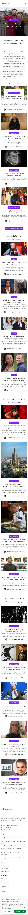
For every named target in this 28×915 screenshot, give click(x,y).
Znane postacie (14, 20)
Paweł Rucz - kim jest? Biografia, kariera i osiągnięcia (13, 845)
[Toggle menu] (25, 3)
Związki (14, 259)
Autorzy (3, 863)
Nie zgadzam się (8, 911)
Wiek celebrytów (14, 422)
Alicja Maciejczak (5, 866)
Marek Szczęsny (5, 868)
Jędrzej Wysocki (5, 871)
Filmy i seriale (14, 133)
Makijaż (3, 889)
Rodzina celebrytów (14, 92)
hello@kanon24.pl (7, 830)
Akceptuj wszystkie (20, 911)
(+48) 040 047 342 (7, 827)
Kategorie (4, 875)
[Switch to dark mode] (22, 3)
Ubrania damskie (5, 883)
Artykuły (4, 834)
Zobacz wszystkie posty (14, 239)
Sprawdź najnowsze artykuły (14, 228)
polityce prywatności (6, 908)
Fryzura (3, 891)
